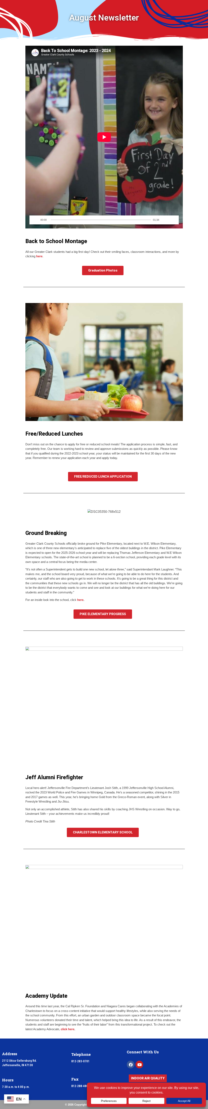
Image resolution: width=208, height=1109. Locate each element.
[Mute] (163, 219)
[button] (29, 511)
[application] (104, 137)
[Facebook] (130, 1064)
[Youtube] (139, 1064)
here (39, 256)
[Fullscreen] (171, 219)
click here (67, 1029)
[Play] (35, 219)
